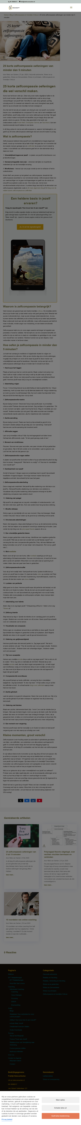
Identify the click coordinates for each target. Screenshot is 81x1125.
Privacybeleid (7, 1119)
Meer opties (60, 1100)
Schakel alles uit (60, 1108)
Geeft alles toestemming (60, 1116)
